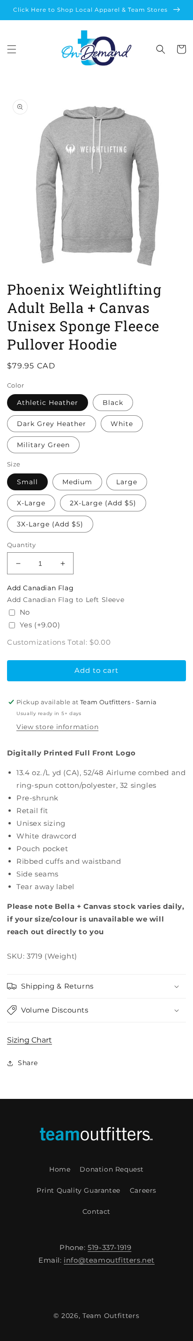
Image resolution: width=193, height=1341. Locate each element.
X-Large (31, 503)
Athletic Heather (47, 402)
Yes (40, 624)
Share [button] (28, 1063)
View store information (57, 727)
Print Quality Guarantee (78, 1190)
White (122, 423)
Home (59, 1169)
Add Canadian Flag (40, 588)
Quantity (21, 545)
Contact (96, 1211)
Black (113, 402)
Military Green (43, 445)
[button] (11, 49)
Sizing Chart (29, 1040)
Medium (77, 482)
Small (27, 482)
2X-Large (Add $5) (103, 503)
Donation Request (112, 1169)
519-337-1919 (109, 1247)
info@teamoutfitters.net (109, 1260)
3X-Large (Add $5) (50, 524)
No (25, 612)
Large (126, 482)
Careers (143, 1190)
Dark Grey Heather (51, 423)
